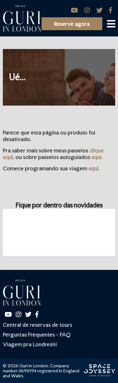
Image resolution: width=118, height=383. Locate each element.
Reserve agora (72, 23)
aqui (96, 157)
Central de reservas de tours (37, 324)
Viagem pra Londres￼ (30, 344)
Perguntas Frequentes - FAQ (36, 334)
